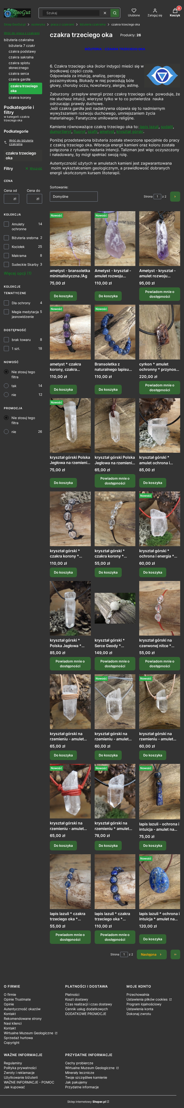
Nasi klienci (13, 1023)
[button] (114, 13)
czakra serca (19, 73)
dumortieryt (60, 131)
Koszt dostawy (76, 999)
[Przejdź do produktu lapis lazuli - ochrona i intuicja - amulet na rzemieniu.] (159, 791)
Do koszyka (63, 296)
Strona (148, 196)
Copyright (11, 1042)
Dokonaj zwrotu (138, 1014)
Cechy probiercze (79, 1063)
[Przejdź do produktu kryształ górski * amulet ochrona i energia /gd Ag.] (159, 425)
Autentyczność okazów (22, 1009)
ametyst (107, 131)
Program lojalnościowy (143, 1004)
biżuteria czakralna (93, 24)
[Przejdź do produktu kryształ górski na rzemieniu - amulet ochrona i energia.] (115, 701)
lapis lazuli (148, 126)
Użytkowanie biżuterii (21, 1077)
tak (14, 386)
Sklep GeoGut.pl (15, 24)
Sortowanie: (59, 187)
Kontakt (10, 1014)
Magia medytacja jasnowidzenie (25, 314)
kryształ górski (129, 131)
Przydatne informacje (82, 1087)
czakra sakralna (21, 57)
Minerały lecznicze (79, 1073)
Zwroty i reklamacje (19, 1073)
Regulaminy (13, 1063)
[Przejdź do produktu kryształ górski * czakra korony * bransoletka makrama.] (70, 518)
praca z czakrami (62, 24)
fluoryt (80, 131)
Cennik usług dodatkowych (86, 1009)
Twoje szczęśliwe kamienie (86, 1077)
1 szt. (16, 349)
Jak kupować (14, 1087)
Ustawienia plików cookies (147, 999)
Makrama (19, 256)
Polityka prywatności (20, 1068)
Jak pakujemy (76, 1082)
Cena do (33, 190)
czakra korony (20, 97)
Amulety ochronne (19, 226)
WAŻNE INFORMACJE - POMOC (29, 1082)
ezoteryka (38, 24)
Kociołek (18, 247)
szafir (93, 131)
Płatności (72, 994)
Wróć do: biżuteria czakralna (21, 142)
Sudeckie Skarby (25, 264)
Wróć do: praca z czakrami (22, 33)
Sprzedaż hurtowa (18, 1038)
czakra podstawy (22, 51)
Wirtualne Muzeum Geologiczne (29, 1033)
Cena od (10, 190)
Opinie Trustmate (17, 999)
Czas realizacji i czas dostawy (88, 1004)
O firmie (10, 994)
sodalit (167, 126)
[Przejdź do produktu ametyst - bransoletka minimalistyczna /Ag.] (70, 238)
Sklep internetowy (86, 1101)
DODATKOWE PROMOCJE (85, 1014)
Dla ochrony (21, 303)
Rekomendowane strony (23, 1018)
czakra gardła (19, 79)
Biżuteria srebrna (25, 238)
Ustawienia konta (139, 1009)
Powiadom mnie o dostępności (159, 294)
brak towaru (21, 340)
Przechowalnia (137, 994)
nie (14, 395)
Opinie (9, 1004)
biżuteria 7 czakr (22, 45)
